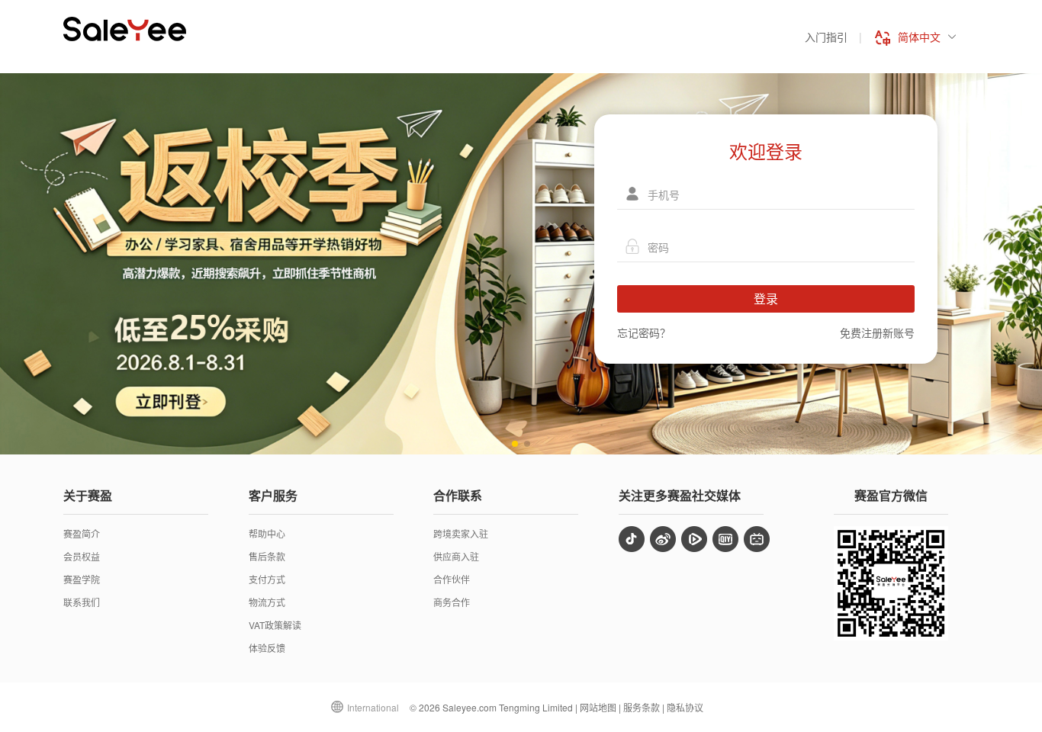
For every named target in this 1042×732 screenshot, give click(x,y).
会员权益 (81, 556)
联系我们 (81, 602)
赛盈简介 (81, 533)
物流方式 (267, 602)
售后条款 (267, 556)
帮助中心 (267, 533)
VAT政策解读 (275, 624)
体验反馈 (267, 647)
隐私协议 (685, 707)
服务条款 (641, 707)
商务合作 (451, 602)
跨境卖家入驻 (460, 533)
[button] (515, 444)
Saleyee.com (469, 707)
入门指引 (826, 36)
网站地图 (598, 707)
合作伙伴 (451, 579)
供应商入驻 (456, 556)
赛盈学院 (81, 579)
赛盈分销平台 (124, 29)
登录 (766, 298)
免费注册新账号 (877, 332)
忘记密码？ (644, 332)
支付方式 (267, 579)
